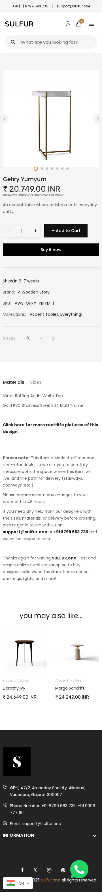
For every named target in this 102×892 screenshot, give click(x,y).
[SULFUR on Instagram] (49, 870)
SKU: (7, 303)
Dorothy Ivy (14, 688)
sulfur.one (50, 880)
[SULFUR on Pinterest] (63, 870)
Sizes (36, 382)
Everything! (71, 314)
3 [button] (47, 168)
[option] (51, 118)
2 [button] (42, 168)
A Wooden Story (34, 292)
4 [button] (52, 168)
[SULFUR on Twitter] (35, 870)
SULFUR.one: (65, 558)
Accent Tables (44, 314)
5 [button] (57, 168)
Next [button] (98, 118)
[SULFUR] (19, 23)
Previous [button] (4, 118)
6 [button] (62, 168)
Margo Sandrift (69, 688)
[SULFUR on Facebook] (22, 870)
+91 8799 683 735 (71, 532)
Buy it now (51, 250)
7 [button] (67, 168)
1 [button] (36, 169)
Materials (13, 382)
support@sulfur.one (25, 532)
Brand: (9, 292)
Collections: (14, 314)
